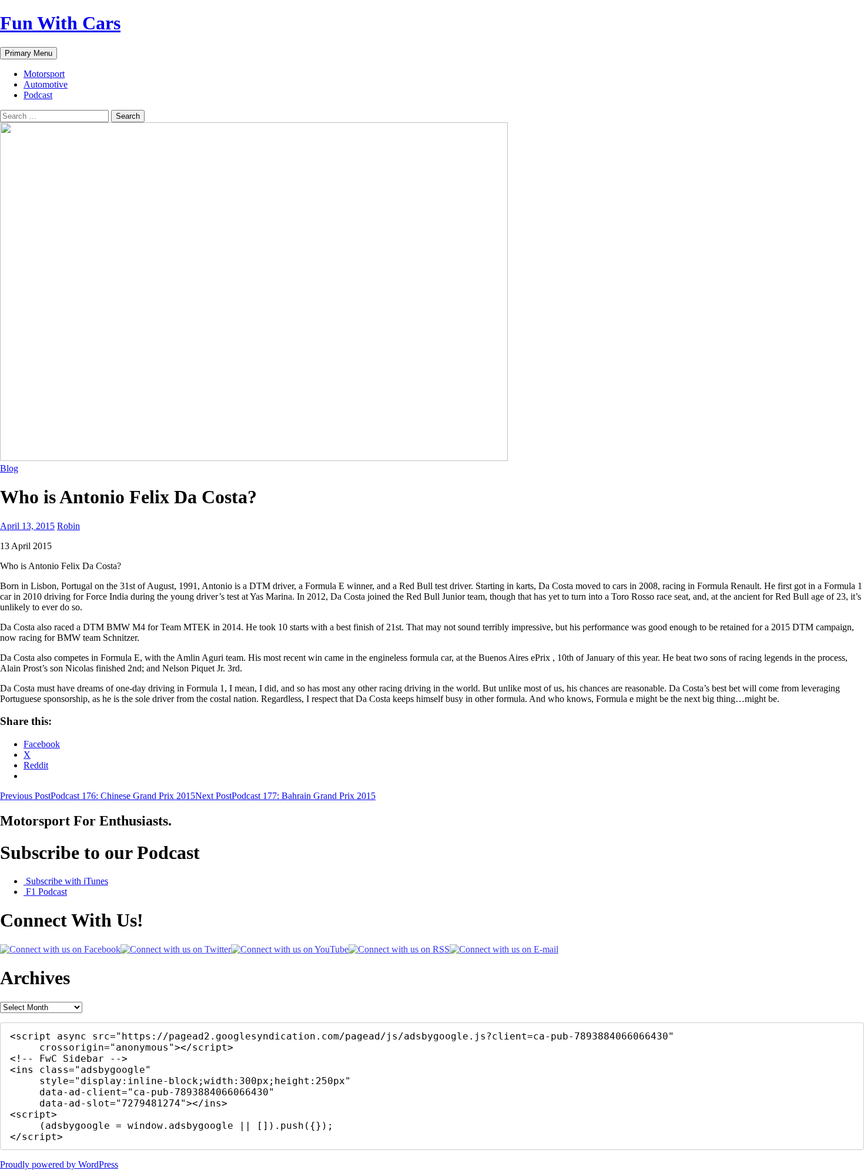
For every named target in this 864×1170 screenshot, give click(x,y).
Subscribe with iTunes (66, 881)
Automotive (46, 84)
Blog (9, 468)
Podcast (38, 95)
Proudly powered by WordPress (59, 1164)
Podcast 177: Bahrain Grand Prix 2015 (285, 796)
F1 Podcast (45, 892)
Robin (68, 526)
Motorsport (44, 74)
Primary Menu (28, 53)
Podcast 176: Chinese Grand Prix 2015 (97, 796)
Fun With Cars (60, 23)
